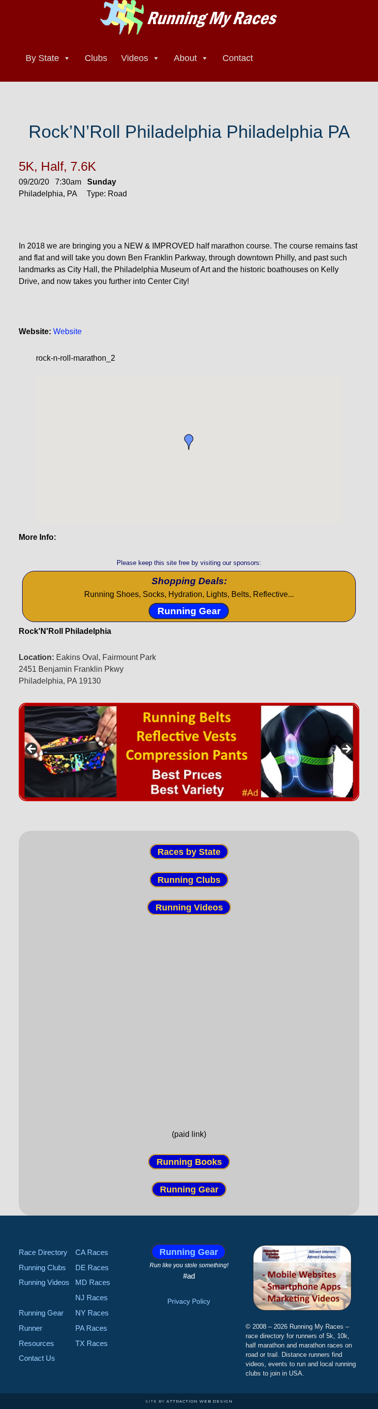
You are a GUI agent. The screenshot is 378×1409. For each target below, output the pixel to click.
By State (42, 58)
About (185, 58)
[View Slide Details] (189, 752)
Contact (237, 58)
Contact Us (37, 1358)
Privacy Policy (188, 1301)
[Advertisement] (189, 1021)
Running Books (189, 1161)
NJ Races (91, 1297)
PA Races (91, 1328)
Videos (134, 58)
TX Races (91, 1343)
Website (67, 331)
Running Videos (189, 907)
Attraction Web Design (199, 1401)
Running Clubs (189, 879)
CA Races (91, 1252)
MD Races (92, 1282)
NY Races (92, 1313)
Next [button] (346, 749)
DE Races (92, 1267)
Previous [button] (32, 749)
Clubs (96, 58)
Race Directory (43, 1252)
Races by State (189, 852)
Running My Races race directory (189, 17)
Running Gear (189, 611)
